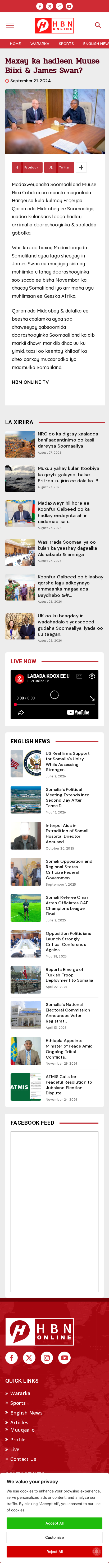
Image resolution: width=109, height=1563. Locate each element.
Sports (18, 1403)
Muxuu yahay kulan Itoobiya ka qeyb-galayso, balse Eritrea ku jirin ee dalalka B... (70, 474)
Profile (17, 1439)
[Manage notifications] (96, 1551)
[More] (81, 167)
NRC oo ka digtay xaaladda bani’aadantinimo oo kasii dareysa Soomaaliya (68, 440)
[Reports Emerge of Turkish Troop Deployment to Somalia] (26, 980)
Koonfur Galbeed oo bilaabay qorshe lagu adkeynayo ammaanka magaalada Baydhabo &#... (70, 586)
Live (14, 1449)
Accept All (54, 1523)
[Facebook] (39, 6)
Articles (19, 1422)
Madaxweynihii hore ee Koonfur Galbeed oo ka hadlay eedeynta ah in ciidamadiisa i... (64, 512)
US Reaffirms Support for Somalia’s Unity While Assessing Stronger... (68, 761)
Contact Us (23, 1459)
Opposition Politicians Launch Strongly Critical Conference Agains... (68, 941)
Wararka (20, 1393)
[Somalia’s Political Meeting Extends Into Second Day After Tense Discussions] (26, 800)
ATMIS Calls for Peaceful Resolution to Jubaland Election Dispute (69, 1085)
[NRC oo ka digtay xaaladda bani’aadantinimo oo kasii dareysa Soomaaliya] (20, 444)
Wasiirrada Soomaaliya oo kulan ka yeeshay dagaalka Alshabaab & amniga (67, 548)
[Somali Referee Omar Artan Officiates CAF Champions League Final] (26, 908)
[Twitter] (49, 6)
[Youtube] (69, 6)
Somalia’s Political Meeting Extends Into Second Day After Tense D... (67, 797)
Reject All (55, 1551)
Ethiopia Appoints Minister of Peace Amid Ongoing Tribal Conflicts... (69, 1049)
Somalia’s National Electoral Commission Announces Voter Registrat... (68, 1013)
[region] (54, 1518)
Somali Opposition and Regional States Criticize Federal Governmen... (69, 869)
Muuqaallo (22, 1430)
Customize (54, 1537)
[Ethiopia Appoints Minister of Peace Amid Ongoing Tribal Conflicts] (26, 1051)
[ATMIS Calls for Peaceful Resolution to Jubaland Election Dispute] (26, 1087)
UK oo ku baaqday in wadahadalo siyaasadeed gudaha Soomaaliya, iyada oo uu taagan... (70, 625)
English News (26, 1413)
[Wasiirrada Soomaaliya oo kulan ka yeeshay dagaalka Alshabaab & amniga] (20, 552)
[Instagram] (59, 6)
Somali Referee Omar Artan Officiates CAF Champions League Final (67, 905)
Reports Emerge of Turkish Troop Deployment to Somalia (69, 975)
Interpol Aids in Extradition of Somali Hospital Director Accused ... (67, 834)
